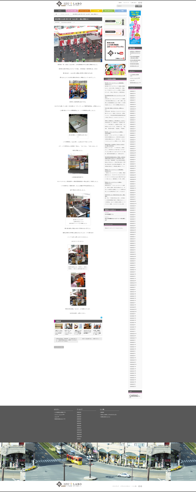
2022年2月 (132, 196)
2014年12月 (132, 386)
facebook (141, 2)
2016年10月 (132, 337)
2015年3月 (132, 379)
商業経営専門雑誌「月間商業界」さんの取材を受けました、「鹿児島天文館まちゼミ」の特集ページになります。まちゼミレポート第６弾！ (66, 340)
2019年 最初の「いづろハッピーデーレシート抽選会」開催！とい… (97, 332)
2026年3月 (132, 97)
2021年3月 (132, 221)
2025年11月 (132, 106)
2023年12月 (132, 150)
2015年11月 (132, 362)
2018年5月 (132, 296)
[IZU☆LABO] (69, 7)
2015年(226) (79, 436)
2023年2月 (132, 170)
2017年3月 (132, 326)
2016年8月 (132, 342)
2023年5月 (132, 166)
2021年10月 (132, 205)
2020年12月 (132, 227)
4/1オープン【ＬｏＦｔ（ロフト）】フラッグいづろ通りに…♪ (68, 332)
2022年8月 (132, 183)
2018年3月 (132, 300)
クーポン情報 (96, 10)
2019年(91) (79, 427)
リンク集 (134, 486)
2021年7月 (132, 212)
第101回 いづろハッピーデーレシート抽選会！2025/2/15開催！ (114, 132)
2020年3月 (132, 247)
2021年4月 (132, 218)
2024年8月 (132, 135)
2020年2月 (132, 249)
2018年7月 (132, 291)
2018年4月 (132, 298)
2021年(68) (79, 423)
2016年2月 (132, 355)
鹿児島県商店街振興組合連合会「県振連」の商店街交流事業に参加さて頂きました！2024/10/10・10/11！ (115, 158)
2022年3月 (132, 194)
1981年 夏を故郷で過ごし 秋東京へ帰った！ (91, 338)
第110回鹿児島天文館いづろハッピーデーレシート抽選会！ (115, 96)
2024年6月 (132, 139)
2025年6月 (132, 117)
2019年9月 (132, 260)
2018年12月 (132, 280)
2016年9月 (132, 340)
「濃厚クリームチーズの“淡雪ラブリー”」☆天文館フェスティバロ (78, 332)
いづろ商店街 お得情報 (134, 74)
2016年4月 (132, 351)
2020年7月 (132, 238)
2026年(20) (79, 412)
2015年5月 (132, 375)
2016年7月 (132, 344)
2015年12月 (132, 359)
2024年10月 (132, 130)
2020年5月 (132, 243)
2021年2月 (132, 223)
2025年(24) (79, 414)
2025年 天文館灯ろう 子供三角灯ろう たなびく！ (115, 120)
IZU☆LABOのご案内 (72, 10)
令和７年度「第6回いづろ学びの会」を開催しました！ (114, 109)
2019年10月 (132, 258)
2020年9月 (132, 234)
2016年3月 (132, 353)
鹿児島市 (102, 412)
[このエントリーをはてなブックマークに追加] (101, 318)
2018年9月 (132, 287)
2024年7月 (132, 137)
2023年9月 (132, 157)
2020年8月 (132, 236)
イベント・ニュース (84, 10)
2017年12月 (132, 307)
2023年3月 (132, 168)
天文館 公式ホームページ (105, 416)
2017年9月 (132, 313)
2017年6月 (132, 320)
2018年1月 (132, 304)
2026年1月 (132, 102)
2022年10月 (132, 179)
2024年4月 (132, 144)
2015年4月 (132, 377)
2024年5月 (132, 141)
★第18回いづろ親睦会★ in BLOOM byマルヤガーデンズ (135, 53)
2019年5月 (132, 269)
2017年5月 (132, 322)
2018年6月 (132, 293)
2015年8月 (132, 368)
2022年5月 (132, 190)
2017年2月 (132, 329)
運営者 (120, 2)
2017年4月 (132, 324)
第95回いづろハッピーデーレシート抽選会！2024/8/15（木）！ (113, 183)
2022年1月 (132, 199)
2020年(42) (79, 425)
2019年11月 (132, 256)
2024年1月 (132, 148)
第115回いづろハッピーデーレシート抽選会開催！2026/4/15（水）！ (114, 83)
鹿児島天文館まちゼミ (134, 82)
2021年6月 (132, 214)
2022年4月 (132, 192)
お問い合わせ (133, 2)
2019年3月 (132, 274)
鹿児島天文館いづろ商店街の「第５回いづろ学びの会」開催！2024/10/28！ (114, 145)
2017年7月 (132, 318)
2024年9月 (132, 133)
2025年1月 (132, 128)
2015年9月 (132, 366)
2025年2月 (132, 126)
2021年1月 (132, 225)
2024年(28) (79, 416)
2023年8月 (132, 159)
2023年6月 (132, 163)
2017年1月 (132, 331)
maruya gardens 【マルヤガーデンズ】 (109, 414)
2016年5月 (132, 348)
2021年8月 (132, 210)
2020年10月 (132, 232)
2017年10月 (132, 311)
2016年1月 (132, 357)
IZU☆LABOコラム (108, 10)
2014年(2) (79, 438)
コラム (131, 80)
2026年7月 (132, 93)
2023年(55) (79, 418)
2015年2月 (132, 381)
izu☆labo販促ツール (109, 214)
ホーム (59, 10)
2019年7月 (132, 265)
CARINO (133, 395)
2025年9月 (132, 111)
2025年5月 (132, 119)
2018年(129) (79, 429)
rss (139, 2)
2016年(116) (79, 434)
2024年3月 (132, 146)
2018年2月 (132, 302)
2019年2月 (132, 276)
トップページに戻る (59, 347)
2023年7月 (132, 161)
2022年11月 (132, 177)
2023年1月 (132, 172)
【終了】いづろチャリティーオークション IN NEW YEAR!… (58, 332)
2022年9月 (132, 181)
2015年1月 (132, 384)
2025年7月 (132, 115)
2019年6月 (132, 267)
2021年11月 (132, 203)
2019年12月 (132, 254)
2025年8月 (132, 113)
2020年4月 (132, 245)
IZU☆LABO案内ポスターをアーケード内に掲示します (115, 219)
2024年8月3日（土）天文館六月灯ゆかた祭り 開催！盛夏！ (115, 195)
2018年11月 (132, 282)
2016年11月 (132, 335)
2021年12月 (132, 201)
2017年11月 (132, 309)
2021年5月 (132, 216)
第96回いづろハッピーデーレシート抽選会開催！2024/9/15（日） (114, 170)
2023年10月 (132, 155)
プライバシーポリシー (125, 486)
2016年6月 (132, 346)
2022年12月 (132, 174)
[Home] (56, 14)
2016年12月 (132, 333)
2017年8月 (132, 315)
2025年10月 (132, 108)
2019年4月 (132, 271)
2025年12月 (132, 104)
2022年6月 (132, 188)
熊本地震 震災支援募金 (134, 63)
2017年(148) (79, 432)
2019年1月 (132, 278)
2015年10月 (132, 364)
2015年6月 (132, 373)
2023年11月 (132, 152)
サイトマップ (126, 2)
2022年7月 (132, 185)
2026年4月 (132, 95)
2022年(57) (79, 421)
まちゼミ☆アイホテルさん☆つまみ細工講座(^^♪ (87, 332)
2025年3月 (132, 124)
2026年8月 (132, 91)
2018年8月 (132, 289)
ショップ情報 (121, 10)
